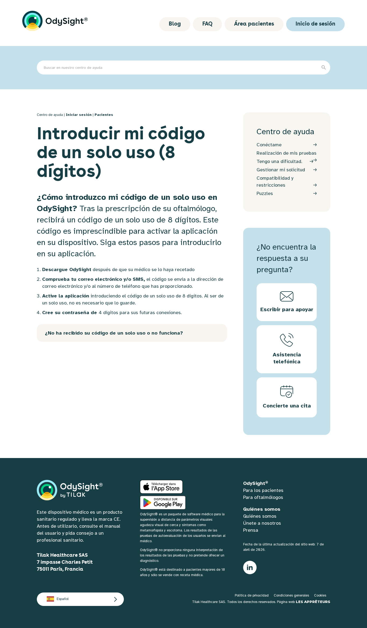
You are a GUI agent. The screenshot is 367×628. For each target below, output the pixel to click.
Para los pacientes (263, 490)
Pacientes (104, 115)
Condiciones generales (291, 595)
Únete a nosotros (262, 523)
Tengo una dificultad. (279, 161)
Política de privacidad (252, 595)
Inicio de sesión (315, 24)
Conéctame (269, 145)
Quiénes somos (259, 516)
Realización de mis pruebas (286, 153)
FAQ (207, 24)
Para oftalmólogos (263, 497)
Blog (175, 24)
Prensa (250, 530)
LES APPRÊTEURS (313, 601)
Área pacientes (254, 24)
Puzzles (265, 193)
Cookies (320, 595)
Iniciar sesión (79, 115)
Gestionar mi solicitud (281, 170)
